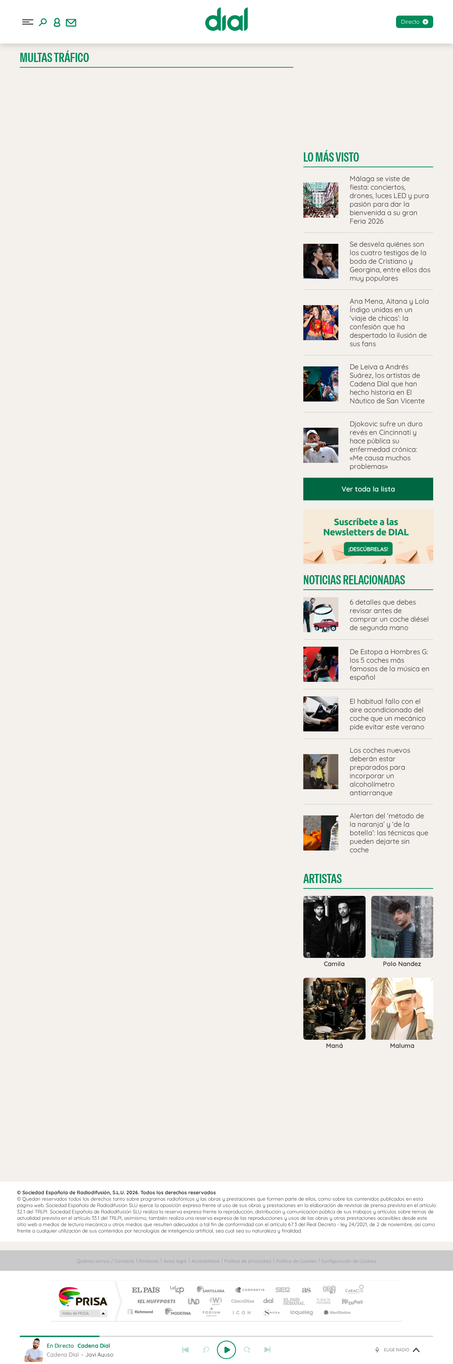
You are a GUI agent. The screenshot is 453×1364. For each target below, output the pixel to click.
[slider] (226, 1336)
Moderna (176, 1311)
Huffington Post (155, 1301)
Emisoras (149, 1261)
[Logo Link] (226, 19)
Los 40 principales (179, 1290)
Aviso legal (175, 1261)
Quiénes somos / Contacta (105, 1261)
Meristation (336, 1311)
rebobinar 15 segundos (206, 1349)
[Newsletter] (71, 22)
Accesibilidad (205, 1261)
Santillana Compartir (250, 1290)
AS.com (303, 1290)
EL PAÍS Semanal (295, 1301)
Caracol (352, 1290)
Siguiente (267, 1349)
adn (326, 1290)
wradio (215, 1301)
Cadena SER (280, 1290)
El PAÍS (145, 1290)
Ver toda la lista (368, 488)
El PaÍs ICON (241, 1311)
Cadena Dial (268, 1301)
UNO (194, 1301)
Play (226, 1349)
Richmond (141, 1311)
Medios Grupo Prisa (82, 1313)
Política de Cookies (296, 1261)
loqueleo (302, 1311)
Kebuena (346, 1301)
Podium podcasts (211, 1311)
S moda (271, 1311)
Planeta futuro (320, 1301)
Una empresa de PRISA (82, 1296)
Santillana (212, 1290)
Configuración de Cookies (348, 1261)
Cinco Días (242, 1301)
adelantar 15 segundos (247, 1349)
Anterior (185, 1349)
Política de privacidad (247, 1261)
